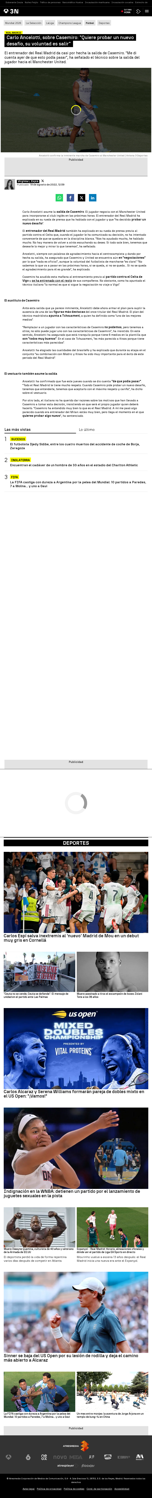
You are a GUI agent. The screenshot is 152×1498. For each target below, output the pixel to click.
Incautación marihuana (97, 2)
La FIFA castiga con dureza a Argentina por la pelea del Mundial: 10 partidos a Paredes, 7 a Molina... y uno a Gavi (78, 484)
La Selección (33, 22)
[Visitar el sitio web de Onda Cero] (107, 1457)
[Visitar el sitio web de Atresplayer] (68, 1466)
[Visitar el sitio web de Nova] (60, 1457)
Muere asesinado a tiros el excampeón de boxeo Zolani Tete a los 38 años (109, 995)
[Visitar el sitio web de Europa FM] (123, 1457)
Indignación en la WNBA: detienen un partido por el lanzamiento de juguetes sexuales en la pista (72, 1193)
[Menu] (147, 11)
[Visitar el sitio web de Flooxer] (88, 1466)
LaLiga (50, 22)
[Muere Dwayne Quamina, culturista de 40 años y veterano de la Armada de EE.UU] (39, 1227)
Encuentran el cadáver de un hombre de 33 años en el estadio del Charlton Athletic (74, 465)
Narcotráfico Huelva (72, 2)
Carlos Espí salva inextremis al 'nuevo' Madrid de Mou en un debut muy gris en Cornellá (71, 938)
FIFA (14, 477)
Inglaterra (20, 460)
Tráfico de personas (50, 2)
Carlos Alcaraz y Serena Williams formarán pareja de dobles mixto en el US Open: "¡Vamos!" (74, 1093)
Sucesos (18, 439)
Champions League (70, 22)
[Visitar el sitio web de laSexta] (28, 1457)
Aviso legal (29, 1488)
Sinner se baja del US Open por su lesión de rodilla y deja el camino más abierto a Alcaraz (71, 1357)
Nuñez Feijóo (31, 2)
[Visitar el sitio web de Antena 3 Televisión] (12, 1457)
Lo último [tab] (87, 430)
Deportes (104, 22)
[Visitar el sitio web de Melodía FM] (139, 1457)
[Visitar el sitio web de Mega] (76, 1457)
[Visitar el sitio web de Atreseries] (91, 1457)
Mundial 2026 (13, 22)
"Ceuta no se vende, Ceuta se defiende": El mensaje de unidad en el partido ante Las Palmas (36, 995)
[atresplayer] (138, 11)
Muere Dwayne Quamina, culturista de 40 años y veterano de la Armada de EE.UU (39, 1251)
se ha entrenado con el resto (52, 280)
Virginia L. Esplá (28, 181)
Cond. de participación (99, 1488)
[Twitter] (42, 181)
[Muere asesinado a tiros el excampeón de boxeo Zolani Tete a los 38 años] (112, 972)
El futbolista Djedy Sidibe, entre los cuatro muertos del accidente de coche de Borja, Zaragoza (75, 446)
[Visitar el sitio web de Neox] (44, 1457)
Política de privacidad (49, 1488)
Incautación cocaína (122, 2)
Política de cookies (74, 1488)
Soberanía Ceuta (14, 2)
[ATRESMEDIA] (76, 1446)
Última (128, 11)
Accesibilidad (121, 1488)
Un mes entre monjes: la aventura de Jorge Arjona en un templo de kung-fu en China (110, 1415)
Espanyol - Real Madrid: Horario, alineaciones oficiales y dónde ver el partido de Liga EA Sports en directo (110, 1251)
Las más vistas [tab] (17, 430)
